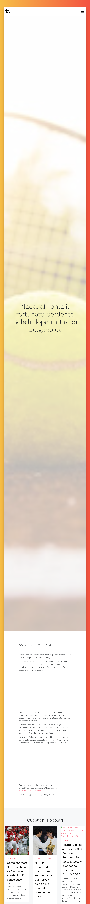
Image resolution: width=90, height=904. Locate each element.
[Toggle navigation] (82, 11)
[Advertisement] (45, 691)
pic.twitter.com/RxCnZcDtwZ (31, 790)
